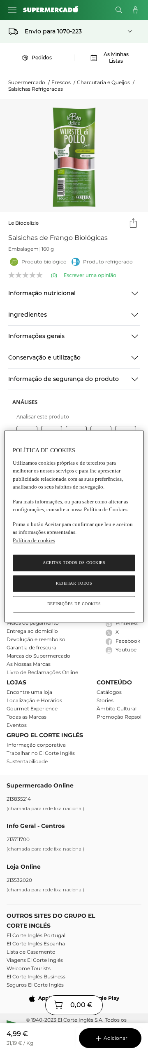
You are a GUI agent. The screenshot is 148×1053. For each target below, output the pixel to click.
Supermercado (29, 82)
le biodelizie (23, 223)
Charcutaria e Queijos (105, 82)
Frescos (63, 82)
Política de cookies (34, 540)
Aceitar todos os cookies (74, 563)
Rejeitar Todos (74, 583)
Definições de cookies (74, 604)
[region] (74, 526)
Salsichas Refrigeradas (35, 89)
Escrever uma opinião (90, 275)
